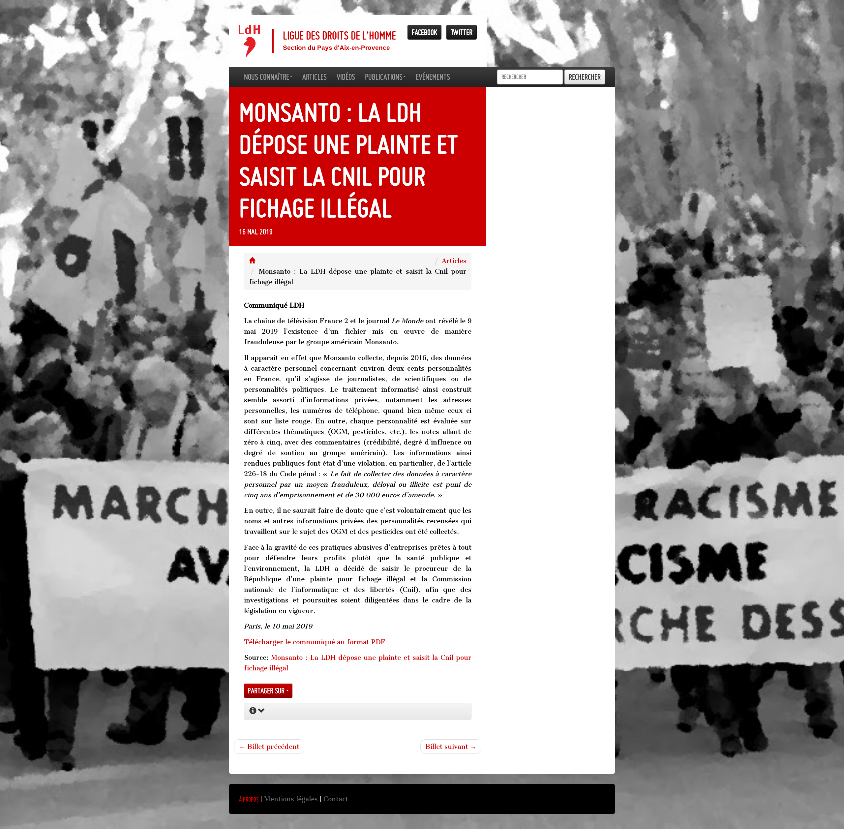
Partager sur (267, 690)
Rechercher (585, 77)
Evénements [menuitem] (433, 76)
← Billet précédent (269, 747)
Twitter (461, 32)
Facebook (424, 32)
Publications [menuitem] (384, 76)
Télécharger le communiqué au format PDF (314, 642)
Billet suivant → (450, 747)
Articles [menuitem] (314, 76)
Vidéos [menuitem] (346, 76)
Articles (454, 261)
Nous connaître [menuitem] (266, 76)
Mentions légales (291, 799)
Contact (335, 799)
